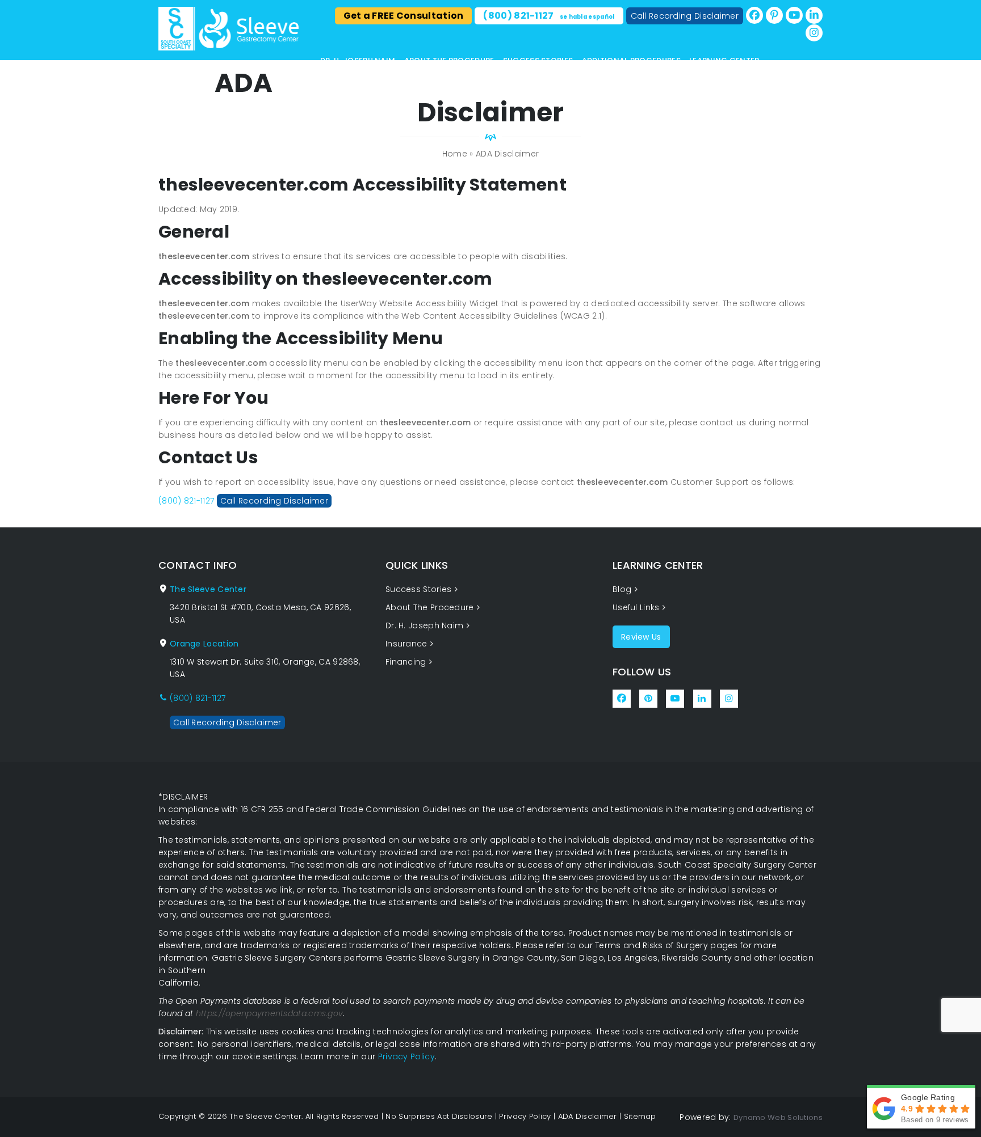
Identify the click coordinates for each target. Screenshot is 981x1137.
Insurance (406, 643)
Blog (622, 589)
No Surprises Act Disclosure (438, 1116)
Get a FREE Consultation (403, 15)
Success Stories (538, 60)
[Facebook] (754, 15)
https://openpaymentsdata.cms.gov (269, 1013)
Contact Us (346, 71)
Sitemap (640, 1116)
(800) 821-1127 (548, 15)
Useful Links (636, 607)
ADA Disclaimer (587, 1116)
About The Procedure (449, 60)
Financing (405, 661)
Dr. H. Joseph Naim (357, 60)
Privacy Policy (406, 1056)
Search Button (819, 85)
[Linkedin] (814, 15)
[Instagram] (814, 32)
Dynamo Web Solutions (778, 1117)
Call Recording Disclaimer (685, 16)
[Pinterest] (774, 15)
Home (454, 153)
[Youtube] (794, 15)
